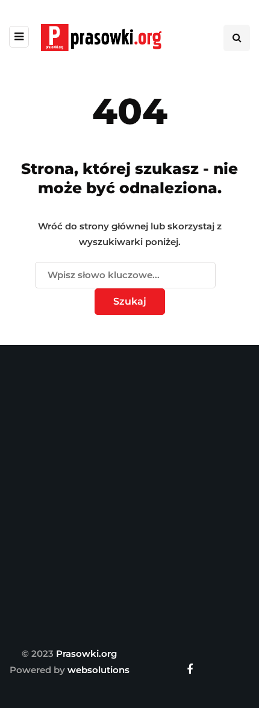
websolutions (98, 669)
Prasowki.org (86, 653)
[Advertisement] (129, 492)
